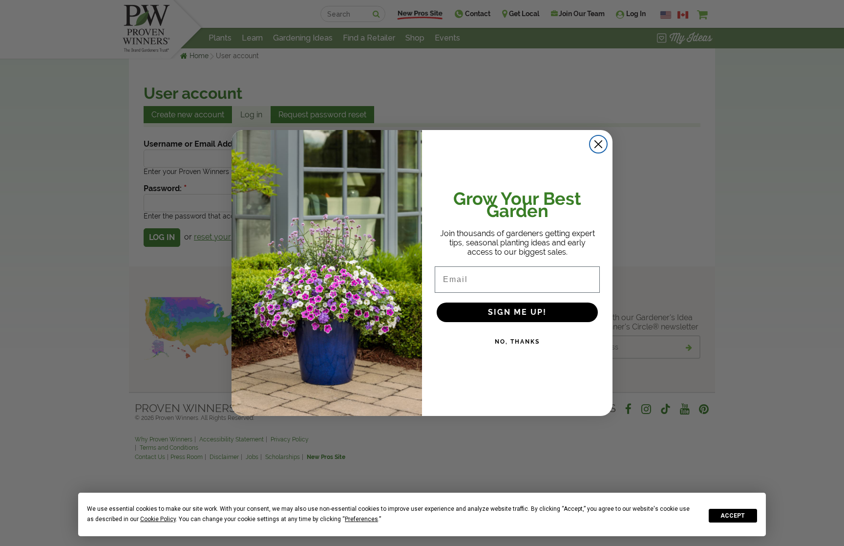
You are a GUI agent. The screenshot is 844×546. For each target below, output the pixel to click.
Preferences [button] (361, 519)
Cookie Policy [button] (158, 519)
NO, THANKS (517, 341)
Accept (732, 515)
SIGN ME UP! (517, 312)
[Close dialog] (598, 144)
